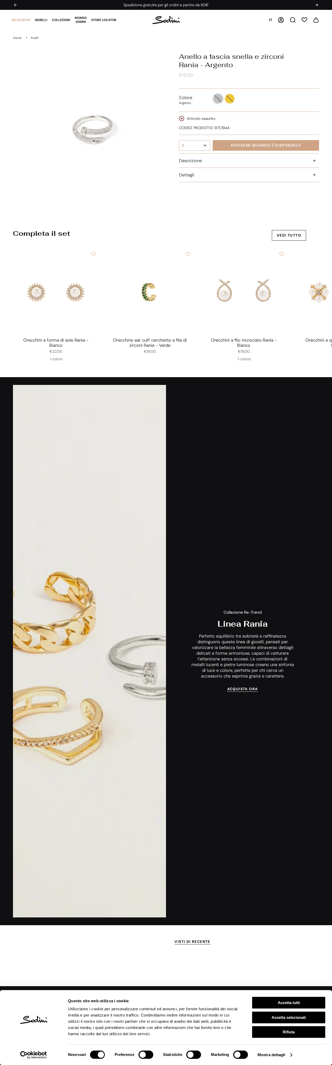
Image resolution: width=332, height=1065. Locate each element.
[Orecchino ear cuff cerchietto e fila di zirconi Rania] (149, 292)
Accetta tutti (289, 1002)
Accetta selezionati (289, 1017)
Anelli (35, 38)
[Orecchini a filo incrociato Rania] (244, 292)
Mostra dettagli (271, 1055)
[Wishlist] (304, 20)
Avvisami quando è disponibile (266, 145)
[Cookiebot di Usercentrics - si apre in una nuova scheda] (33, 1055)
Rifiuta (289, 1032)
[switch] (146, 1054)
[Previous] (15, 5)
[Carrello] (316, 20)
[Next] (316, 5)
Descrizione (190, 160)
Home (17, 38)
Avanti (324, 292)
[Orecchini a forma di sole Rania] (56, 292)
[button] (20, 20)
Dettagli (186, 175)
